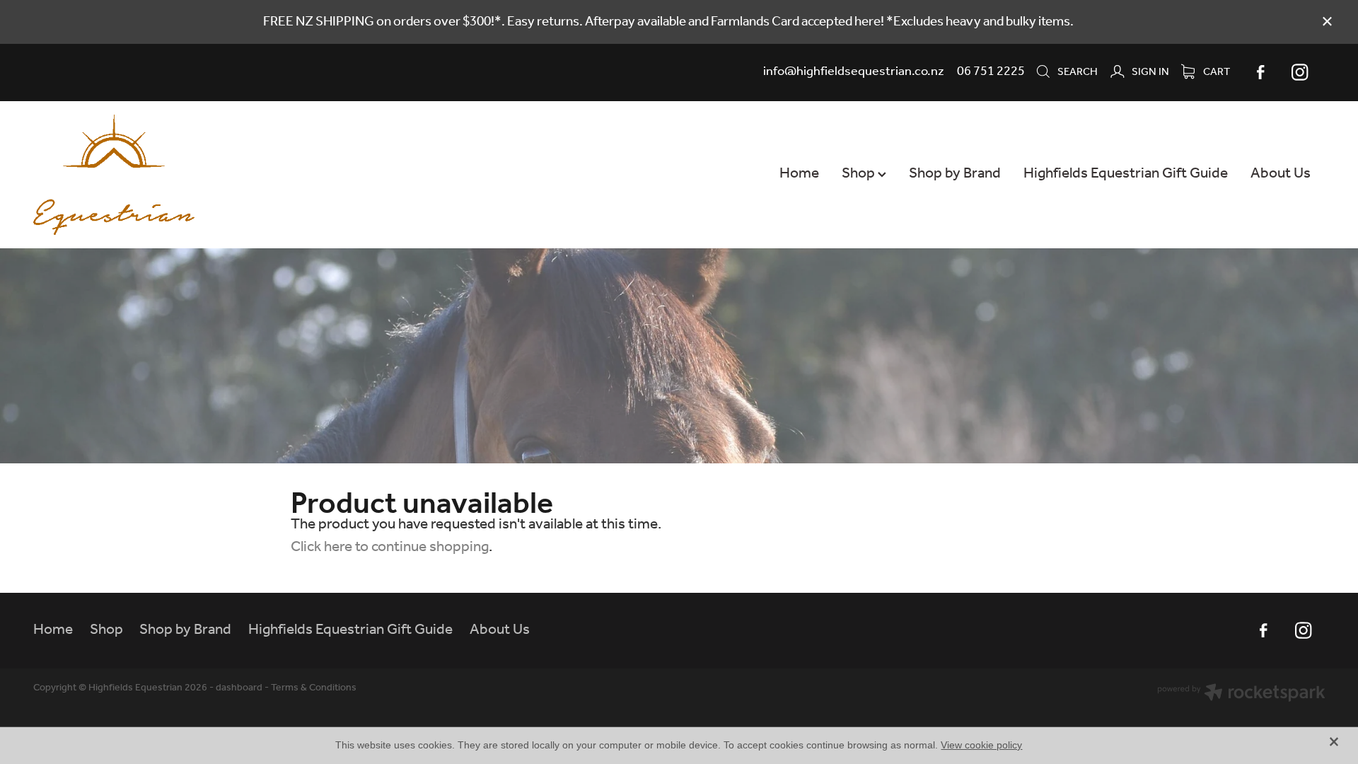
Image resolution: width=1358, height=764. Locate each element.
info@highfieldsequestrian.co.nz (853, 71)
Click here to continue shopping (390, 547)
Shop (860, 173)
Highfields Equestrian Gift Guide (1125, 173)
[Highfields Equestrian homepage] (162, 175)
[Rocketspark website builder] (1241, 695)
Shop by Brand (955, 173)
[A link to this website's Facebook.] (1260, 72)
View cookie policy (981, 745)
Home (799, 173)
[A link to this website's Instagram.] (1300, 72)
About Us (1280, 173)
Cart (1215, 72)
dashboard (239, 688)
